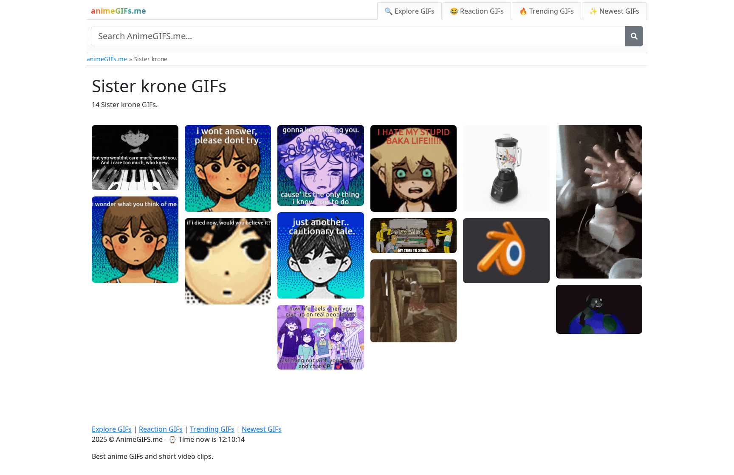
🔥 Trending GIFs (546, 11)
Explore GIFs (112, 429)
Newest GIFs (262, 429)
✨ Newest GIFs (614, 11)
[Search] (634, 36)
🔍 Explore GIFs (409, 11)
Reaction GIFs (161, 429)
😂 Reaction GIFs (477, 11)
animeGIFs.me (107, 59)
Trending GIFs (212, 429)
